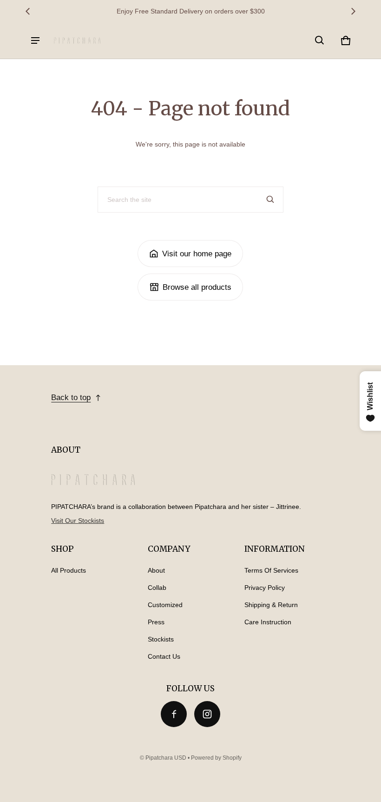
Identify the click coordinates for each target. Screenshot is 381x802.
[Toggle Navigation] (35, 40)
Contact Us (164, 656)
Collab (157, 587)
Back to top (71, 397)
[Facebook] (174, 714)
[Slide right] (353, 11)
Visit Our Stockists (77, 520)
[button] (320, 40)
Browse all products (197, 287)
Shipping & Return (271, 604)
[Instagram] (207, 714)
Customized (165, 604)
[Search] (270, 200)
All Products (68, 570)
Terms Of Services (271, 570)
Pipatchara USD (165, 758)
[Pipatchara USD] (77, 40)
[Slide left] (27, 11)
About (156, 570)
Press (156, 622)
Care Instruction (267, 622)
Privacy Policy (264, 587)
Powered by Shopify (216, 758)
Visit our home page (196, 253)
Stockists (161, 639)
